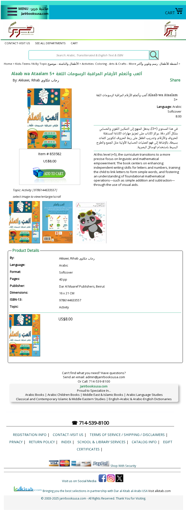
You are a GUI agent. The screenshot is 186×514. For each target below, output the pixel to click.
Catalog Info (144, 442)
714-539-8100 (99, 381)
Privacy (16, 442)
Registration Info (29, 434)
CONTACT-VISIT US (17, 43)
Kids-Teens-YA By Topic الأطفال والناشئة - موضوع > (48, 63)
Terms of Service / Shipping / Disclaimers (127, 434)
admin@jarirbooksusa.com (105, 377)
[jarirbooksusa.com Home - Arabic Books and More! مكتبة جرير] (20, 37)
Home (8, 63)
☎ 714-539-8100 (90, 423)
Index (66, 442)
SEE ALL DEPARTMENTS (50, 43)
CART (170, 12)
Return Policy (42, 442)
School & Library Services (101, 442)
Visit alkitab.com (159, 491)
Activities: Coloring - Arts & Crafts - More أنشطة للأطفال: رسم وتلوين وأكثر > (131, 63)
